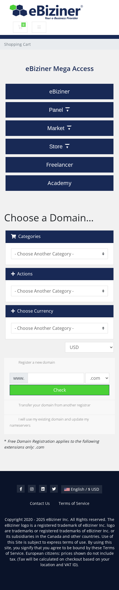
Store (56, 146)
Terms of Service (74, 503)
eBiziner (59, 91)
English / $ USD (84, 489)
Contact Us (40, 503)
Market (55, 128)
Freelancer (59, 164)
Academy (59, 183)
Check (59, 390)
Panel (56, 110)
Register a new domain (37, 362)
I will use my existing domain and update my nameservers (49, 422)
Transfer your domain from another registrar (54, 404)
